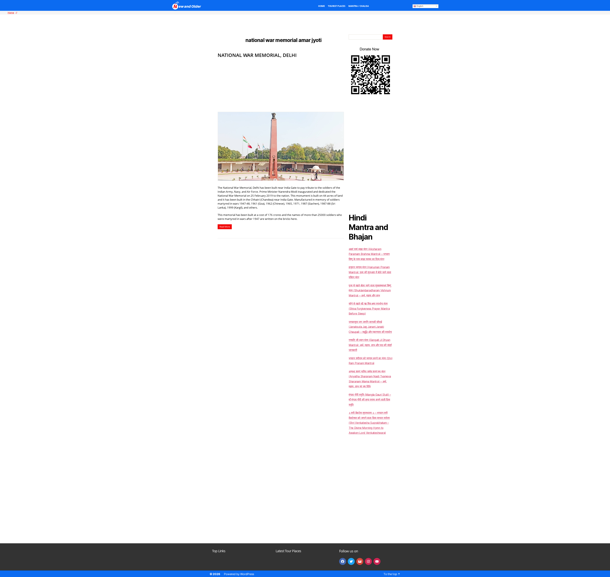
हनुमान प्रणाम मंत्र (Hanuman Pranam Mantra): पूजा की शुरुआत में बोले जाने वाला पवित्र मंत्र (370, 272)
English (419, 6)
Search (388, 37)
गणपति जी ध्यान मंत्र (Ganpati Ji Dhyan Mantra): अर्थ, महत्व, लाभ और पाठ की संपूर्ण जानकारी (370, 345)
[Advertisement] (305, 19)
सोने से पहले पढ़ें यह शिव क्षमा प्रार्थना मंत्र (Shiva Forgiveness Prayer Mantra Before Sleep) (369, 308)
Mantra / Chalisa (358, 6)
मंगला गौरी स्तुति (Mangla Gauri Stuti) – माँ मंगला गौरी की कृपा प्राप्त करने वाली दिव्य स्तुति (370, 399)
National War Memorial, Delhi (257, 55)
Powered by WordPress (239, 574)
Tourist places (336, 6)
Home (321, 6)
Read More (225, 226)
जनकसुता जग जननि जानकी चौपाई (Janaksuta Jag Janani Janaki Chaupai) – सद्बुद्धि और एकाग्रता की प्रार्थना (370, 326)
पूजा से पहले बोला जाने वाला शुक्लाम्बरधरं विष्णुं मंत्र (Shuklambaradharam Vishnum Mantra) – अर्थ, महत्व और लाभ (370, 290)
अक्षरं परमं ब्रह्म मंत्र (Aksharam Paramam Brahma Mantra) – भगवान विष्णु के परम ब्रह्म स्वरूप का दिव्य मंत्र (369, 254)
